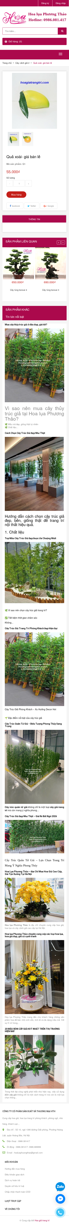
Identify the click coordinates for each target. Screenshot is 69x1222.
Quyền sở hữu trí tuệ (14, 1185)
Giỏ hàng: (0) (15, 41)
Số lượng (10, 177)
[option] (13, 139)
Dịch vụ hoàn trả (12, 1180)
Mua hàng (16, 194)
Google (50, 205)
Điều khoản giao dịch (14, 1174)
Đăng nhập (61, 3)
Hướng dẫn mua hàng (15, 1168)
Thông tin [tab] (34, 219)
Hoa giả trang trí (42, 1220)
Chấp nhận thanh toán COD (17, 1191)
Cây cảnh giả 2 (22, 62)
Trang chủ (7, 62)
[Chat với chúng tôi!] (60, 1199)
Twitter (33, 205)
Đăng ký (45, 3)
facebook (16, 205)
